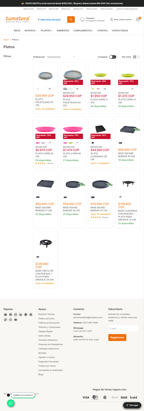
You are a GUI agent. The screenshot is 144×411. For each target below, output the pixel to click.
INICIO (17, 30)
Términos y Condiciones (49, 327)
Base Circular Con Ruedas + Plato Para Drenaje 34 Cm (44, 275)
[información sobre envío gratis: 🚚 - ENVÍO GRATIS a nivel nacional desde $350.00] (72, 3)
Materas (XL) (78, 9)
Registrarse (117, 337)
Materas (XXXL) (107, 9)
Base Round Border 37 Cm (99, 209)
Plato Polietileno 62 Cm (72, 102)
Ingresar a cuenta (46, 357)
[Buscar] (71, 19)
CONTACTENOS (120, 30)
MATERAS (30, 30)
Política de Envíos (46, 318)
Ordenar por (39, 57)
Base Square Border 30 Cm (126, 155)
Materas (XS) (28, 9)
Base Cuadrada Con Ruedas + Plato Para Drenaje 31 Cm (127, 215)
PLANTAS (46, 30)
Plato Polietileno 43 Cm (44, 102)
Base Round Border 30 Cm (71, 209)
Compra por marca (47, 366)
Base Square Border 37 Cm (43, 209)
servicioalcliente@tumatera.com (88, 317)
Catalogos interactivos (48, 348)
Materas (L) (65, 9)
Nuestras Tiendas (46, 314)
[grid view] (135, 57)
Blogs (40, 374)
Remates (42, 353)
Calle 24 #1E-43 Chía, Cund (86, 339)
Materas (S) (41, 9)
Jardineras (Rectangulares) (127, 9)
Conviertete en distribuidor (50, 370)
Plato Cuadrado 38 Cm (99, 156)
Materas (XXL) (92, 9)
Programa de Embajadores (50, 344)
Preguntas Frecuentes (48, 361)
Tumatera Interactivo (48, 340)
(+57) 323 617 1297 (82, 331)
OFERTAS (103, 30)
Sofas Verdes (44, 336)
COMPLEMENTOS (82, 30)
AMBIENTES (63, 30)
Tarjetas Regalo (45, 331)
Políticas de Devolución (49, 323)
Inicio (6, 39)
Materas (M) (53, 9)
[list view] (139, 57)
